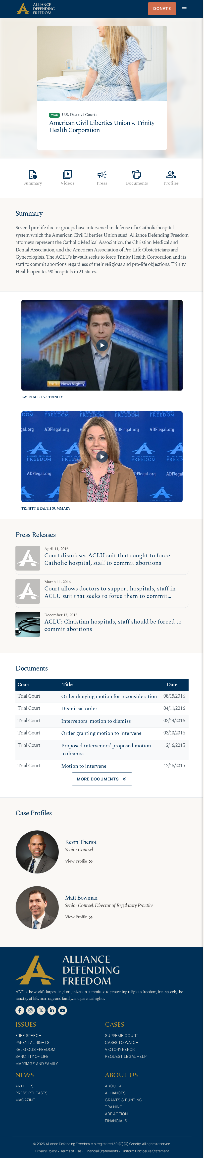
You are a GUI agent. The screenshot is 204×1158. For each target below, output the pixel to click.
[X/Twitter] (41, 1010)
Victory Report (121, 1049)
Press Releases (31, 1093)
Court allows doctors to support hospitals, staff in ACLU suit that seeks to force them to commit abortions (110, 596)
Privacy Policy (46, 1151)
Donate (162, 8)
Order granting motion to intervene (101, 733)
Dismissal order (79, 709)
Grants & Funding (123, 1100)
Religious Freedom (35, 1049)
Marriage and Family (36, 1063)
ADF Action (116, 1113)
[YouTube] (62, 1010)
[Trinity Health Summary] (102, 456)
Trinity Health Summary (45, 508)
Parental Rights (32, 1042)
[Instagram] (30, 1010)
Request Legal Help (126, 1056)
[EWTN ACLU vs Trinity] (102, 345)
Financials (116, 1120)
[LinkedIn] (52, 1010)
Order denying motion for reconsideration (109, 697)
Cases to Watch (122, 1042)
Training (114, 1107)
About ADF (116, 1086)
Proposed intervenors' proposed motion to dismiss (106, 750)
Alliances (115, 1093)
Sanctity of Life (32, 1056)
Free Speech (28, 1035)
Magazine (25, 1100)
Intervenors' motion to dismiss (96, 721)
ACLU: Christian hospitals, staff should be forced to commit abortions (113, 625)
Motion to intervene (83, 766)
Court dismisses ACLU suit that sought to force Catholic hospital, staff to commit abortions (107, 559)
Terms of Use (70, 1151)
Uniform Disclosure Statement (145, 1151)
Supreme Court (121, 1035)
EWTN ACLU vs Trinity (42, 397)
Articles (24, 1086)
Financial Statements (101, 1151)
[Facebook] (19, 1010)
